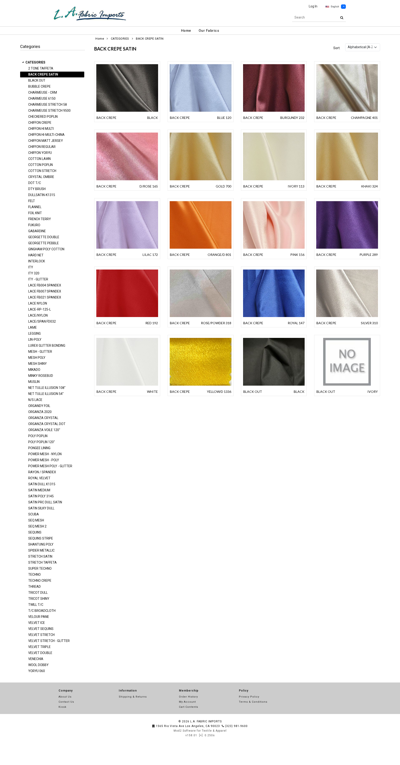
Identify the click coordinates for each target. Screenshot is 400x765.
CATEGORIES (35, 62)
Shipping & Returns (133, 696)
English (335, 6)
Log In (313, 6)
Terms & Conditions (253, 701)
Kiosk (62, 706)
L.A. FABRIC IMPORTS (206, 721)
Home (186, 31)
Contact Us (66, 701)
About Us (65, 696)
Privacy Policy (249, 696)
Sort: (336, 48)
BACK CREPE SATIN (149, 38)
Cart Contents (188, 706)
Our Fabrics (209, 31)
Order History (188, 696)
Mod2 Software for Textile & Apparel (200, 730)
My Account (187, 701)
